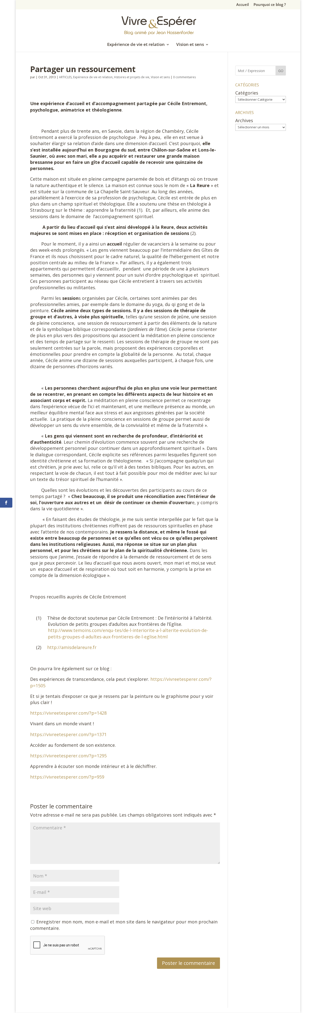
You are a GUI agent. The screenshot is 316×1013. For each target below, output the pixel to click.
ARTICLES (65, 77)
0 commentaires (184, 77)
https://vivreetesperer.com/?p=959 (67, 777)
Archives (244, 120)
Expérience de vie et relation (136, 45)
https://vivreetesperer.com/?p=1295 (68, 756)
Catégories (246, 93)
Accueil (242, 5)
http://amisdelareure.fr (72, 647)
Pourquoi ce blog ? (270, 5)
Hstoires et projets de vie (131, 77)
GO (280, 70)
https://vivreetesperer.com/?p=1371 (68, 734)
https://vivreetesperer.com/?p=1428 (68, 713)
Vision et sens (190, 45)
